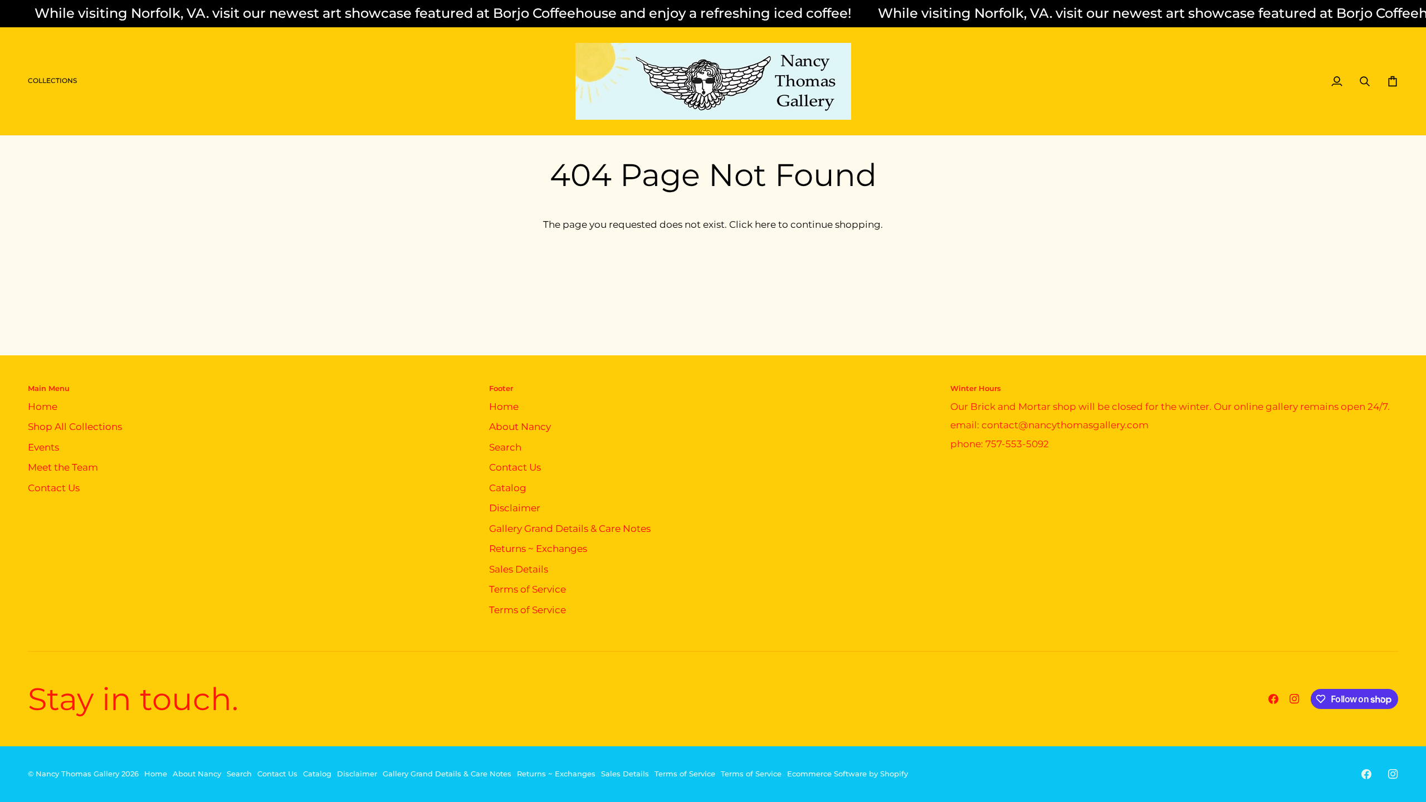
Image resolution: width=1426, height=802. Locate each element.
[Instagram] (1295, 699)
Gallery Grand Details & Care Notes (570, 528)
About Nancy (520, 426)
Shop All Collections (75, 426)
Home (42, 406)
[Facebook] (1273, 699)
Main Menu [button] (49, 388)
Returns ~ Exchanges (538, 548)
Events (43, 447)
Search (505, 447)
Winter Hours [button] (975, 388)
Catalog (507, 487)
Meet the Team (63, 467)
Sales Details (518, 569)
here (765, 224)
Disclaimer (514, 508)
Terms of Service (527, 589)
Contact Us (54, 487)
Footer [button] (501, 388)
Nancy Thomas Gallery (77, 773)
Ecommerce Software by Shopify (847, 773)
